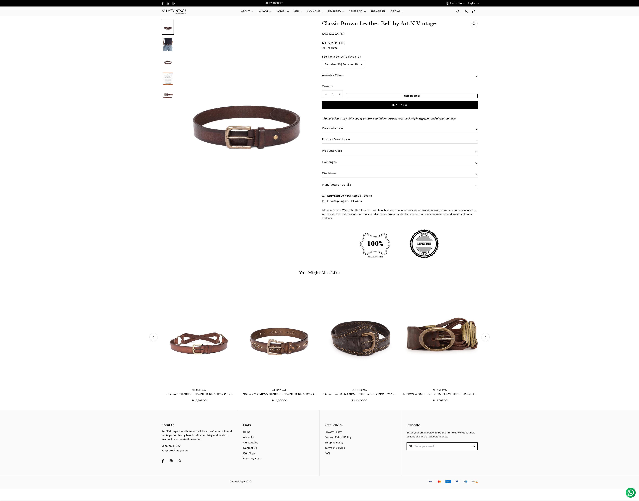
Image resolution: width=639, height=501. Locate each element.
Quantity (327, 86)
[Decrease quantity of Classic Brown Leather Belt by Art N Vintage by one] (325, 94)
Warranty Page (252, 458)
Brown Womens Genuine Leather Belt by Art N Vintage (279, 394)
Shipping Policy (334, 442)
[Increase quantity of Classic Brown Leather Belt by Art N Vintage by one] (339, 94)
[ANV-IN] (173, 11)
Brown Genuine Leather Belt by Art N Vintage (199, 394)
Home (246, 432)
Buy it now (399, 104)
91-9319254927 (170, 446)
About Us (248, 437)
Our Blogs (249, 453)
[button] (473, 11)
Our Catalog (250, 442)
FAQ (327, 453)
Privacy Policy (333, 432)
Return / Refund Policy (338, 437)
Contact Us (250, 448)
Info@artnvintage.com (174, 450)
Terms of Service (335, 448)
